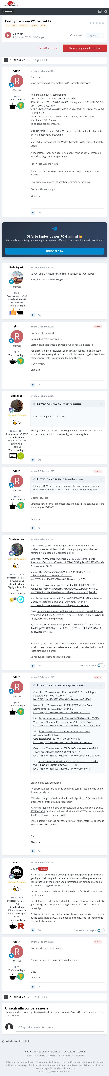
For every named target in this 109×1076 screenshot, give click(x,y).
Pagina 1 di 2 (41, 60)
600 (15, 897)
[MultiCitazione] (33, 213)
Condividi (77, 35)
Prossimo (19, 60)
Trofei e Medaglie (17, 99)
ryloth (19, 33)
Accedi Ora (76, 1012)
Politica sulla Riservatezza (47, 1051)
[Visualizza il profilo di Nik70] (17, 872)
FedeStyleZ (16, 267)
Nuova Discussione (48, 48)
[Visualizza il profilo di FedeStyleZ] (17, 277)
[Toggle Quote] (34, 404)
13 (22, 574)
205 (18, 292)
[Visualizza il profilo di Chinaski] (17, 406)
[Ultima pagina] (29, 60)
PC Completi (39, 37)
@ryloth (43, 869)
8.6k (14, 431)
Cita (39, 212)
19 (18, 96)
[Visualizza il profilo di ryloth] (8, 35)
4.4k (14, 574)
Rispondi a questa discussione (85, 48)
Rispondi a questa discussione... (37, 1027)
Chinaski (16, 396)
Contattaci (69, 1051)
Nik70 (82, 665)
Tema (26, 1051)
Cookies (81, 1051)
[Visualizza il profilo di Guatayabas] (17, 549)
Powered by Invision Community (55, 1071)
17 (22, 431)
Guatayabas (16, 539)
